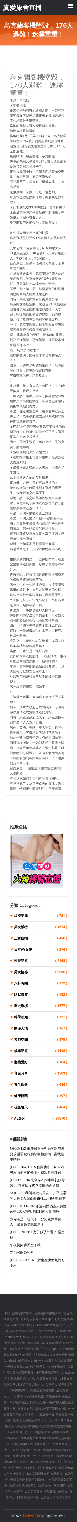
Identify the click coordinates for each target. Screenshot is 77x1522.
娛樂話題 (40, 1051)
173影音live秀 (46, 1468)
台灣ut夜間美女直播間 (43, 1378)
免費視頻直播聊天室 (47, 1313)
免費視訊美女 (19, 1390)
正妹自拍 (40, 938)
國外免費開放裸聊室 (18, 1313)
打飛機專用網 (64, 1319)
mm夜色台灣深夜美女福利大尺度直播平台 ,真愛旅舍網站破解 (38, 1414)
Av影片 (40, 1118)
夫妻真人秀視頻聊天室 (55, 1497)
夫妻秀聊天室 (34, 1491)
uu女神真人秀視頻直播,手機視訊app (33, 1349)
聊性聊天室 (37, 1366)
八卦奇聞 (40, 983)
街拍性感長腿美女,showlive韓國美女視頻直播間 (40, 1360)
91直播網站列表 (27, 1497)
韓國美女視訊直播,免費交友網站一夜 (42, 1408)
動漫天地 (40, 1028)
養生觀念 (40, 1085)
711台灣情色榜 (21, 1253)
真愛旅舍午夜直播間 (51, 1485)
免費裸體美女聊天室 (21, 1468)
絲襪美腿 (40, 916)
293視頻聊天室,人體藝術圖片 (49, 1432)
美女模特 (40, 927)
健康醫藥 (40, 1096)
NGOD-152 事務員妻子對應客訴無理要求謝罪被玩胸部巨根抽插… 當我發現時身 (37, 1154)
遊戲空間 (40, 1040)
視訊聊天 (40, 1107)
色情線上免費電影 (42, 1390)
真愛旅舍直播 (31, 1516)
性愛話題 (40, 961)
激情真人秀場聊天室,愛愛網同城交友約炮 (43, 1426)
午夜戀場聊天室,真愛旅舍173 (31, 1444)
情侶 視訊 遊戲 (18, 1402)
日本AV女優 (40, 949)
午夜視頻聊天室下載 (25, 1245)
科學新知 (40, 1017)
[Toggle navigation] (71, 6)
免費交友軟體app (16, 1366)
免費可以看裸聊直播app (37, 1319)
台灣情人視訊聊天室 (58, 1384)
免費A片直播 (21, 1456)
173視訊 (50, 1491)
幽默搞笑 (40, 994)
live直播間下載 (18, 1432)
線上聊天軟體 (56, 1366)
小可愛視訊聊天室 (48, 1372)
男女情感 (40, 972)
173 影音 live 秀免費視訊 (27, 1396)
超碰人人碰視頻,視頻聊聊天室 (32, 1420)
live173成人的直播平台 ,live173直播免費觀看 (35, 1325)
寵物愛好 (40, 1062)
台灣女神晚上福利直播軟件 (28, 1479)
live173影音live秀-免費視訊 (45, 1473)
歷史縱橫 (40, 1006)
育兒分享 (40, 1073)
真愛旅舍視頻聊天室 (22, 1485)
